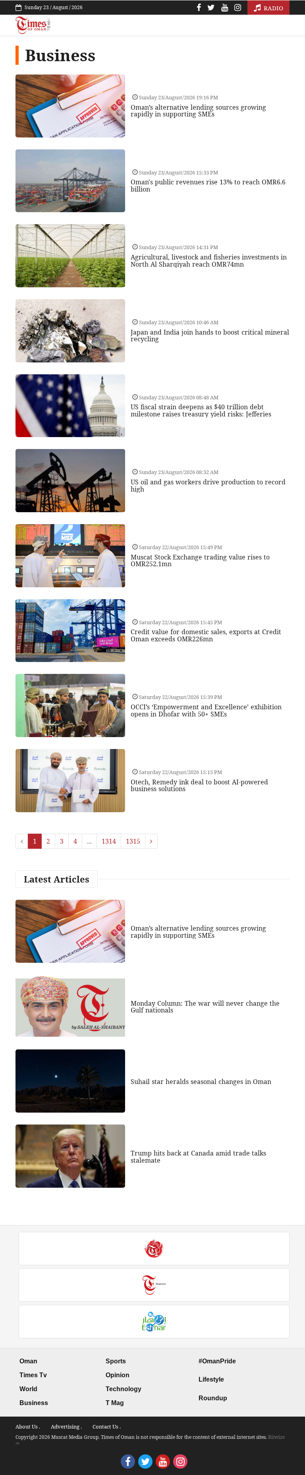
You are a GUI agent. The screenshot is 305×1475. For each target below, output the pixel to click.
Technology (123, 1389)
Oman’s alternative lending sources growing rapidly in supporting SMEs (198, 111)
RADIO (272, 8)
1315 (133, 841)
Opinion (117, 1375)
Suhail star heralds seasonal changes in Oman (201, 1081)
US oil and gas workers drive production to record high (208, 486)
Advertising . (66, 1426)
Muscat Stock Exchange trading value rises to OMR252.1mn (200, 561)
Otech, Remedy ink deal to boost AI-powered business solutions (199, 786)
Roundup (213, 1398)
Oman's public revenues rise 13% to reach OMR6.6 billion (208, 186)
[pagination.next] (151, 841)
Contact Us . (107, 1426)
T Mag (115, 1403)
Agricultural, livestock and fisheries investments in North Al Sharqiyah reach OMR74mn (209, 261)
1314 (109, 841)
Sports (116, 1361)
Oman (28, 1361)
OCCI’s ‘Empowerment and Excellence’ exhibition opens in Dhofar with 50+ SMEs (206, 710)
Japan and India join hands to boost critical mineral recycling (210, 336)
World (28, 1389)
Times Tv (33, 1375)
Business (33, 1403)
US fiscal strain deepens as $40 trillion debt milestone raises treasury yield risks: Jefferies (201, 410)
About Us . (27, 1426)
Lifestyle (211, 1379)
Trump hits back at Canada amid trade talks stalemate (198, 1157)
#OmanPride (217, 1361)
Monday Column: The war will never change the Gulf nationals (205, 1007)
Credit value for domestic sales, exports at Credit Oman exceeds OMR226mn (206, 635)
